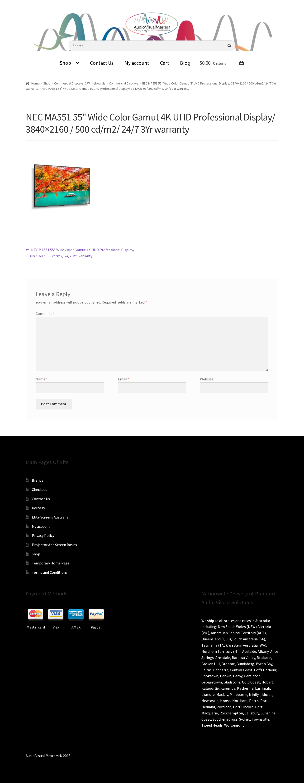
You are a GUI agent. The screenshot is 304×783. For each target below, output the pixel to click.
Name (42, 379)
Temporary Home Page (50, 563)
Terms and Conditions (49, 572)
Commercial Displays (123, 83)
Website (206, 379)
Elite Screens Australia (50, 517)
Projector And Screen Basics (54, 544)
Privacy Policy (43, 535)
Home (35, 83)
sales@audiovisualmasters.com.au (62, 3)
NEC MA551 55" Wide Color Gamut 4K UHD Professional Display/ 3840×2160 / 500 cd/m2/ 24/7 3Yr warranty (80, 252)
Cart (164, 63)
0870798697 (16, 3)
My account (136, 63)
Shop (65, 63)
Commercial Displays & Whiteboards (79, 83)
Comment (45, 313)
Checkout (39, 489)
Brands (37, 480)
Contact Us (102, 63)
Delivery (38, 507)
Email (124, 379)
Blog (185, 63)
